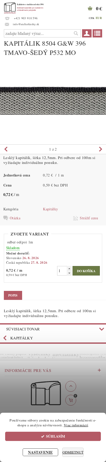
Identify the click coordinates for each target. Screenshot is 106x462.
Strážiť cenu (89, 218)
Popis (13, 295)
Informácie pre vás (28, 370)
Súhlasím (55, 436)
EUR (99, 18)
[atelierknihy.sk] (26, 6)
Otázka (15, 218)
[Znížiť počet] (69, 273)
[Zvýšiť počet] (69, 268)
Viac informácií (76, 425)
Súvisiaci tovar (23, 328)
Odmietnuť (73, 452)
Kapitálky (50, 209)
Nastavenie (40, 452)
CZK (92, 18)
